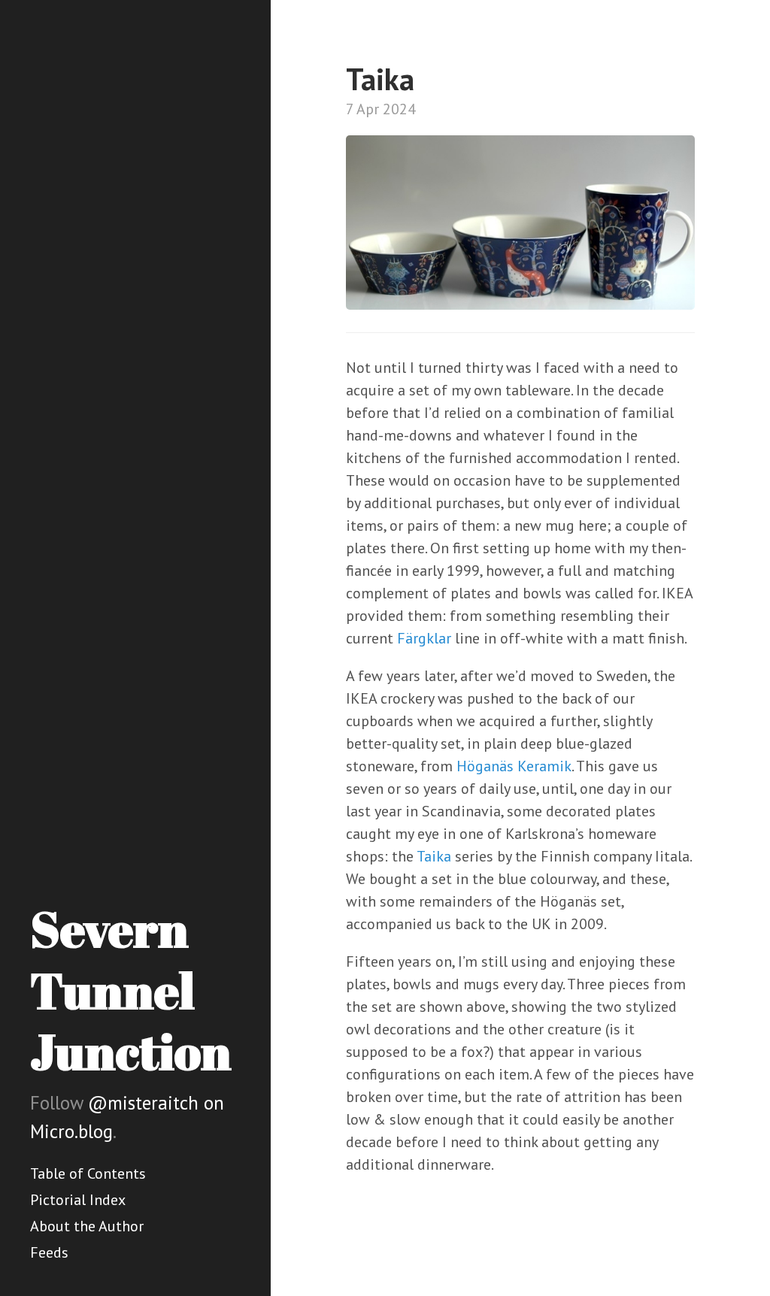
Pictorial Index (78, 1200)
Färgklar (424, 638)
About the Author (87, 1226)
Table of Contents (88, 1173)
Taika (434, 856)
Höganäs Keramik (513, 766)
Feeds (49, 1252)
